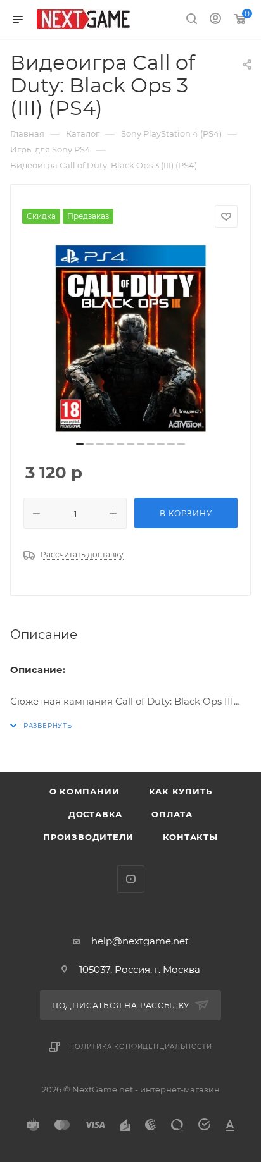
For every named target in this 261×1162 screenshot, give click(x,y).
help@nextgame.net (140, 941)
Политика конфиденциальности (140, 1046)
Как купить (180, 791)
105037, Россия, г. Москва (139, 969)
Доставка (95, 814)
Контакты (190, 837)
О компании (84, 791)
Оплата (172, 814)
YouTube (130, 879)
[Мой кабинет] (215, 20)
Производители (88, 837)
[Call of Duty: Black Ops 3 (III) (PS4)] (130, 338)
